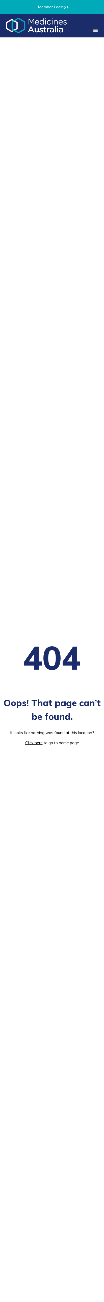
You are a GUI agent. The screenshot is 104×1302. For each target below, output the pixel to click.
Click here (34, 742)
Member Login (51, 6)
